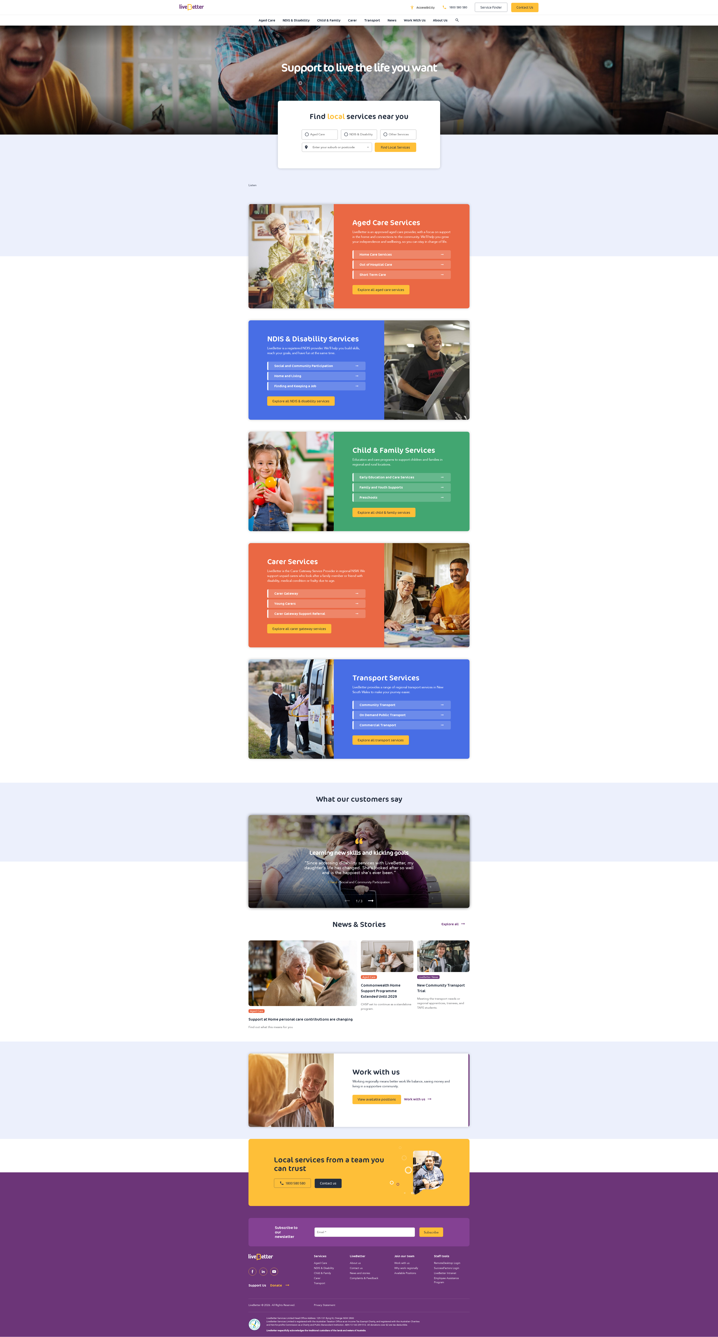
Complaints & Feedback (364, 1278)
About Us (440, 20)
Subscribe (431, 1232)
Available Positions (405, 1273)
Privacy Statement (324, 1305)
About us (355, 1263)
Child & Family (328, 20)
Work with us (401, 1263)
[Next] (371, 900)
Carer (352, 20)
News (392, 20)
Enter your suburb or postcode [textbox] (334, 147)
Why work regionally (406, 1268)
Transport (372, 20)
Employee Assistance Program (446, 1280)
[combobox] (337, 147)
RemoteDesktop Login (447, 1263)
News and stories (360, 1273)
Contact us (356, 1268)
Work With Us (415, 20)
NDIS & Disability (296, 20)
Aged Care (267, 20)
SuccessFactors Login (446, 1268)
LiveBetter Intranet (445, 1273)
